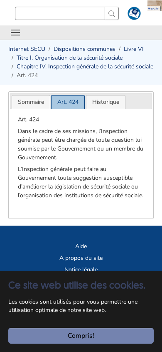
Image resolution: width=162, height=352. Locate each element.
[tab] (31, 102)
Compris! (81, 335)
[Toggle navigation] (15, 32)
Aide (81, 246)
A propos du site (81, 258)
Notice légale (81, 270)
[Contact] (133, 15)
